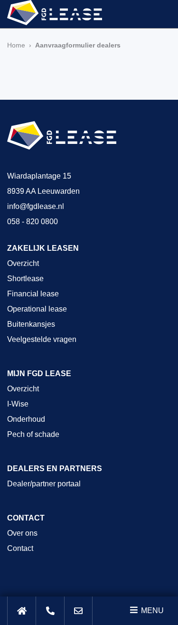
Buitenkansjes (31, 324)
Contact (20, 548)
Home (16, 45)
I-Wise (17, 404)
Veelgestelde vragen (41, 339)
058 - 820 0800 (32, 222)
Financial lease (33, 294)
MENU (151, 610)
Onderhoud (26, 419)
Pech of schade (33, 434)
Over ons (22, 533)
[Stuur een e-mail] (78, 611)
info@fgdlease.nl (35, 206)
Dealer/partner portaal (44, 484)
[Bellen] (50, 611)
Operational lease (37, 309)
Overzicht (23, 263)
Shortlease (25, 279)
